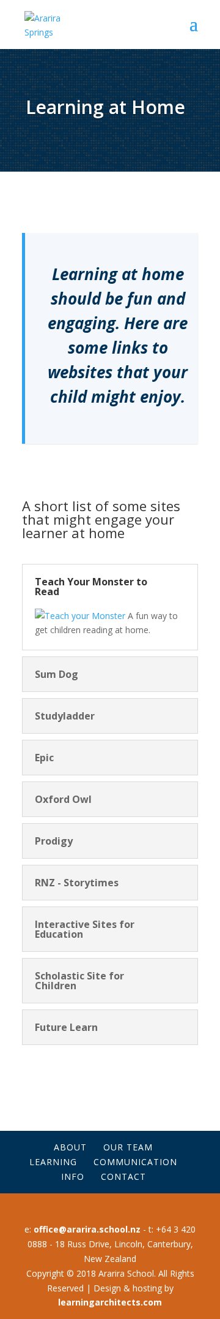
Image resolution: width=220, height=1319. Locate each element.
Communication (135, 1162)
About (70, 1147)
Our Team (128, 1147)
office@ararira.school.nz (86, 1229)
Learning (53, 1162)
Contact (123, 1176)
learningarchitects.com (110, 1302)
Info (72, 1176)
